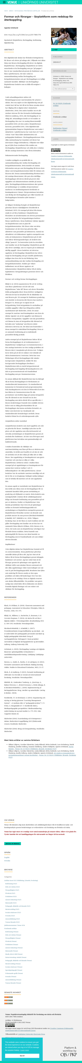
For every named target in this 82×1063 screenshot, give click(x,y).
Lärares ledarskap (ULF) (13, 900)
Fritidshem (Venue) (11, 944)
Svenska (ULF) (10, 916)
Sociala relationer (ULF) (13, 912)
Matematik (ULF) (11, 903)
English (7, 857)
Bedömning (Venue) (60, 128)
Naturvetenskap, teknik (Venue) (15, 957)
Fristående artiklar (60, 130)
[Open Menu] (4, 2)
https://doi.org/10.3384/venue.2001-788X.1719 (24, 35)
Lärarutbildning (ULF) (12, 919)
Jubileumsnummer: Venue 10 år (14, 925)
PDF (55, 49)
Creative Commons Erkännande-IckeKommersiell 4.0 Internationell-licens (62, 158)
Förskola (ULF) (10, 893)
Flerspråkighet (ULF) (12, 890)
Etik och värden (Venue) (13, 935)
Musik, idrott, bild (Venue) (14, 954)
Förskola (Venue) (11, 941)
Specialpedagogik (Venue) (13, 970)
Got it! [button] (22, 1056)
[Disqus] (41, 786)
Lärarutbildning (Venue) (13, 980)
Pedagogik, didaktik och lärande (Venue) (18, 960)
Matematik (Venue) (11, 951)
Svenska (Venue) (10, 976)
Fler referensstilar (61, 89)
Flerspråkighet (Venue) (12, 938)
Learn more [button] (24, 1050)
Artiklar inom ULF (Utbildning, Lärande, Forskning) (21, 880)
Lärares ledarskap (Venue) (14, 948)
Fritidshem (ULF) (11, 896)
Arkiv (11, 11)
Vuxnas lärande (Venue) (13, 983)
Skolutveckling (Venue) (13, 964)
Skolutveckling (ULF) (12, 909)
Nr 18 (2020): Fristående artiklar (27, 11)
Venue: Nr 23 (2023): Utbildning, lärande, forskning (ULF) (35, 749)
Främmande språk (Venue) (14, 973)
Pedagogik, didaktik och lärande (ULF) (17, 906)
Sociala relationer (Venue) (13, 967)
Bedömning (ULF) (11, 884)
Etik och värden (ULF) (12, 887)
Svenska (7, 861)
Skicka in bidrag (13, 843)
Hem (6, 11)
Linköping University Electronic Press (31, 1034)
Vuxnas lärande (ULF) (12, 922)
